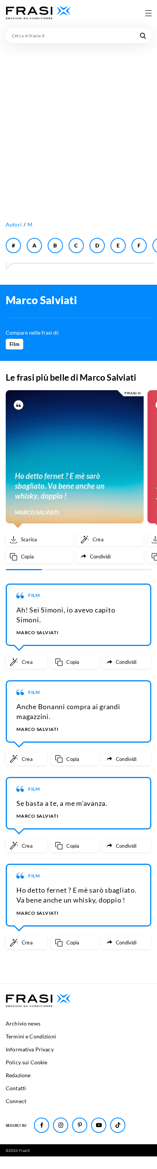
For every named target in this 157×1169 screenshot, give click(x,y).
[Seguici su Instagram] (60, 1125)
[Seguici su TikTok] (117, 1125)
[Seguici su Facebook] (41, 1125)
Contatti (16, 1088)
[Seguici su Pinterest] (79, 1125)
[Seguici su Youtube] (98, 1125)
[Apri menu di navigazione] (148, 13)
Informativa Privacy (30, 1049)
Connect (16, 1101)
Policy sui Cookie (26, 1062)
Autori (14, 224)
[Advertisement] (78, 125)
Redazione (18, 1075)
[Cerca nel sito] (143, 35)
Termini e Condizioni (31, 1036)
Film (14, 344)
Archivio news (23, 1023)
